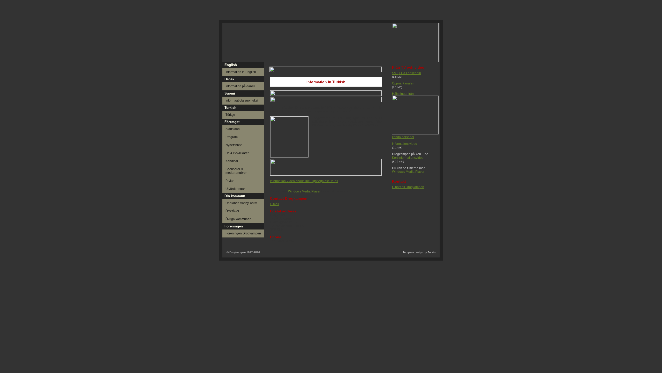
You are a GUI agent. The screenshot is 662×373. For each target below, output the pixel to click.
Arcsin (431, 252)
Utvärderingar (235, 189)
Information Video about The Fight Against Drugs (304, 181)
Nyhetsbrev (233, 145)
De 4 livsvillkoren (237, 153)
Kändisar (231, 161)
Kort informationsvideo (408, 158)
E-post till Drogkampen (408, 187)
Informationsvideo (404, 144)
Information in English (240, 72)
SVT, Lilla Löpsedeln (406, 73)
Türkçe (230, 115)
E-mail (274, 204)
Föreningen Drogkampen (243, 233)
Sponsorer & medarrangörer (236, 171)
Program (231, 137)
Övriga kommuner (238, 219)
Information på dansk (240, 86)
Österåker (232, 211)
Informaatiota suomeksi (241, 100)
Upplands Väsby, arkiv (241, 203)
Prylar (229, 181)
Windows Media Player (408, 172)
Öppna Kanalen (403, 83)
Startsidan (232, 129)
